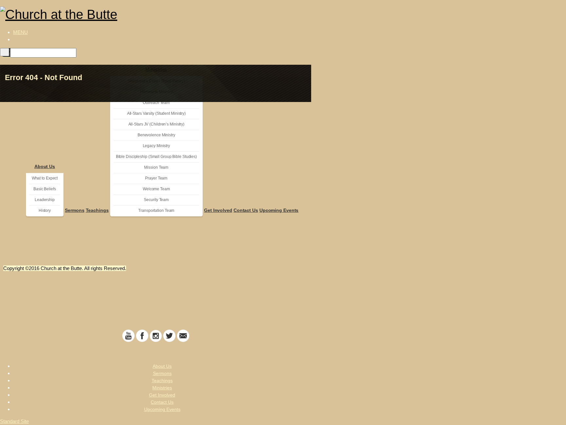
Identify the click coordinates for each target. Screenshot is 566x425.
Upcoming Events (279, 210)
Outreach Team (156, 102)
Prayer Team (156, 178)
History (45, 210)
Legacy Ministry (156, 146)
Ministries (162, 387)
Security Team (156, 199)
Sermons (74, 210)
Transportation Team (156, 210)
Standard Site (14, 421)
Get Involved (218, 210)
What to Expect (45, 178)
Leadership (45, 199)
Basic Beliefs (44, 189)
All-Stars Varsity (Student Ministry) (156, 113)
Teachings (97, 210)
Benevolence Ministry (156, 135)
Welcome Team (156, 189)
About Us (44, 166)
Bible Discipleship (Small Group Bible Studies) (156, 156)
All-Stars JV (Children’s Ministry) (156, 124)
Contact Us (246, 210)
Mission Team (156, 167)
